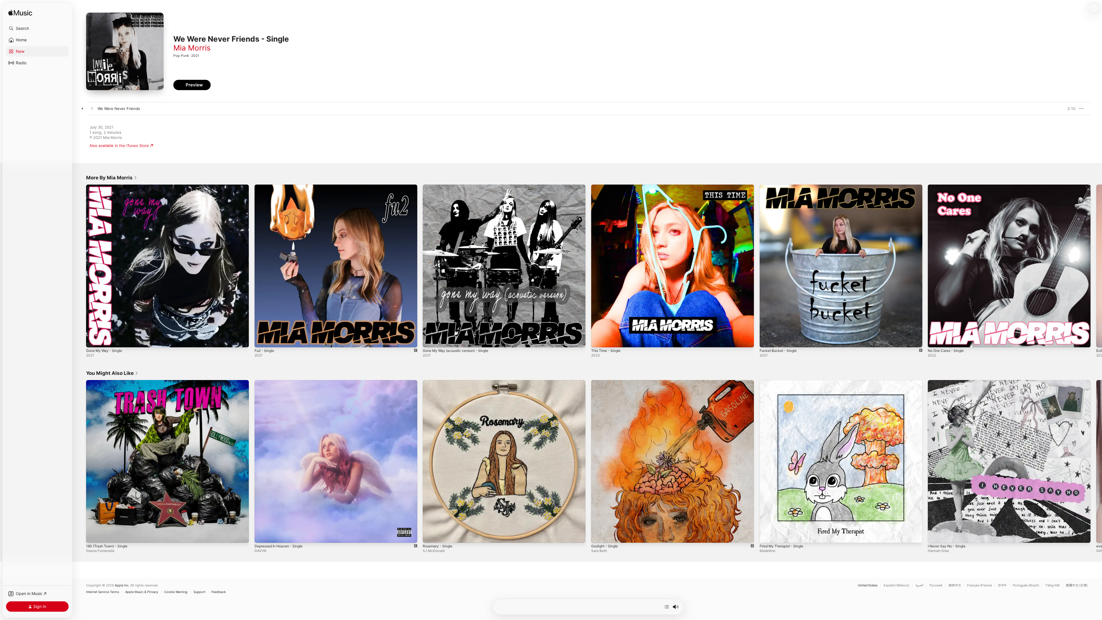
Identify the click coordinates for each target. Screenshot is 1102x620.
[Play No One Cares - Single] (935, 340)
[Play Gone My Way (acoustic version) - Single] (430, 340)
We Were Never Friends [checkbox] (119, 108)
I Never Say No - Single (948, 382)
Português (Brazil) (1026, 585)
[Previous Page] (80, 265)
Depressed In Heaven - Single (281, 382)
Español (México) (896, 585)
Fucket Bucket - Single (780, 187)
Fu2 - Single (265, 187)
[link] (111, 178)
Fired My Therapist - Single (784, 382)
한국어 (1002, 585)
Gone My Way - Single (106, 187)
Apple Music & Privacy (141, 592)
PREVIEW (1069, 108)
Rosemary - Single (439, 382)
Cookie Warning (175, 592)
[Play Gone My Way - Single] (93, 340)
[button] (37, 28)
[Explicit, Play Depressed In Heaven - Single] (261, 535)
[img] (20, 13)
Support (199, 592)
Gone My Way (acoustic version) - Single (459, 187)
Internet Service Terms (102, 592)
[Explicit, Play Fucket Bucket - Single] (767, 340)
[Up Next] (666, 607)
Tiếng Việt (1052, 585)
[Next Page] (1096, 265)
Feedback (219, 592)
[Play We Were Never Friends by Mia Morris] (92, 108)
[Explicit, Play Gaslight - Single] (598, 535)
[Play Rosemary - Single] (430, 535)
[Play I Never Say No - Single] (935, 535)
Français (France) (979, 585)
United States (868, 585)
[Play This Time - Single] (598, 340)
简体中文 (954, 585)
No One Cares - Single (948, 187)
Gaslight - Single (606, 382)
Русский (936, 585)
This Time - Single (607, 187)
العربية (919, 585)
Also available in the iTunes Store (119, 145)
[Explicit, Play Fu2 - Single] (261, 340)
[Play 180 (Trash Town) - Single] (93, 535)
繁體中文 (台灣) (1077, 585)
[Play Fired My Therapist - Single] (767, 535)
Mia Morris (192, 47)
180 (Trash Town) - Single (109, 382)
